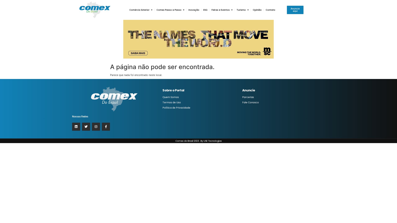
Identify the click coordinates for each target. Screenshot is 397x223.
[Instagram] (96, 127)
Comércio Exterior (139, 9)
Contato (270, 9)
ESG (205, 9)
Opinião (257, 9)
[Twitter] (86, 127)
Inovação (193, 9)
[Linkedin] (76, 127)
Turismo (241, 9)
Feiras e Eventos (221, 9)
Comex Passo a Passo (168, 9)
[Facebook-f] (106, 127)
